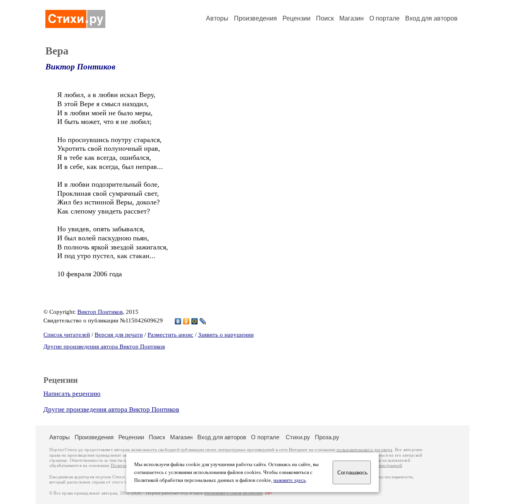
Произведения (255, 18)
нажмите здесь (289, 480)
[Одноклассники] (186, 321)
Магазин (351, 18)
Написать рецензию (72, 393)
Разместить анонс (170, 335)
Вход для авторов (431, 18)
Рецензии (296, 18)
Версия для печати (119, 335)
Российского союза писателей (233, 493)
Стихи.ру (298, 437)
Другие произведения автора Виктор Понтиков (104, 346)
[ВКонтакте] (178, 321)
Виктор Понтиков (80, 66)
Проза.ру (327, 437)
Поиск (325, 18)
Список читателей (66, 335)
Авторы (217, 18)
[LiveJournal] (203, 321)
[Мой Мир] (195, 321)
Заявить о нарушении (226, 335)
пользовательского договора (364, 450)
